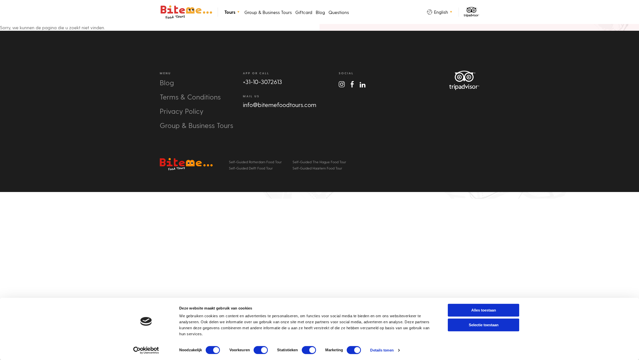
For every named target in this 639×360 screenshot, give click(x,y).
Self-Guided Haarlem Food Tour (317, 168)
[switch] (261, 350)
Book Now (19, 196)
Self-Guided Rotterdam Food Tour (255, 162)
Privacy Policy (181, 111)
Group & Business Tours (268, 12)
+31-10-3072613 (262, 81)
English (441, 11)
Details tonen (381, 350)
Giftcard (303, 12)
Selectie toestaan (483, 325)
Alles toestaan (483, 310)
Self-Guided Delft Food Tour (251, 168)
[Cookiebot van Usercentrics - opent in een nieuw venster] (146, 350)
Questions (338, 12)
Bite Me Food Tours (186, 12)
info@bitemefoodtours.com (279, 104)
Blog (320, 12)
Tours (229, 12)
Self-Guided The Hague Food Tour (319, 162)
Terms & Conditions (190, 96)
